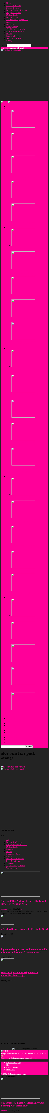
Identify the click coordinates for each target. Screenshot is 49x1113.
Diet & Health (12, 15)
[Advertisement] (24, 75)
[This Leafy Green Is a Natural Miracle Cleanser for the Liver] (23, 661)
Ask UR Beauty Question (17, 20)
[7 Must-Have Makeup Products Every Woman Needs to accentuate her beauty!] (23, 417)
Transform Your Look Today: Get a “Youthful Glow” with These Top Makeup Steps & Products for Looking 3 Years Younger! (29, 470)
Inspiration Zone (13, 854)
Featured (9, 849)
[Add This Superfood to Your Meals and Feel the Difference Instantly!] (23, 568)
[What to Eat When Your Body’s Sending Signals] (23, 638)
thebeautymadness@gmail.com (23, 1058)
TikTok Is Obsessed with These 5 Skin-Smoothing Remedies (27, 130)
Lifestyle (9, 41)
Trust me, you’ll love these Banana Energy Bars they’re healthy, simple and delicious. (29, 498)
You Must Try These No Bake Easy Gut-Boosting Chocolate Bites (28, 594)
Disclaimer (10, 24)
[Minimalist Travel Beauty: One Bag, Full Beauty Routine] (23, 316)
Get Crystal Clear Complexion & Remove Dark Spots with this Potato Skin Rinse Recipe (28, 396)
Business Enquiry (13, 36)
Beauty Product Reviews (16, 10)
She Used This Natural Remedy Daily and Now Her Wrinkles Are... (23, 902)
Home (8, 3)
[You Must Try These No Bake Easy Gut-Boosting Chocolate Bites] (23, 590)
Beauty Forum (12, 17)
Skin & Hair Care (13, 5)
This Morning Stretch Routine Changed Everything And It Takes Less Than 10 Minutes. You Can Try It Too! (27, 522)
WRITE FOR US (13, 38)
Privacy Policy (12, 27)
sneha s (4, 909)
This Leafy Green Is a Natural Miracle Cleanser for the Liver (27, 664)
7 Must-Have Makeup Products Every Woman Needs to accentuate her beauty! (28, 420)
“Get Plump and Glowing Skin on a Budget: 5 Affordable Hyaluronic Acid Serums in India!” (27, 444)
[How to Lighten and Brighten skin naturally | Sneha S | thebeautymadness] (7, 967)
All (7, 840)
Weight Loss (11, 868)
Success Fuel (11, 863)
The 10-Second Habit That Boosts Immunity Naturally (25, 619)
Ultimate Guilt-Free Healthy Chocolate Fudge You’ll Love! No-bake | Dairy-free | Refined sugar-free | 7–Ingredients (28, 688)
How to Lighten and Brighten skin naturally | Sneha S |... (19, 974)
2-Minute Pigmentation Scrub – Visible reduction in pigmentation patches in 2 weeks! (27, 343)
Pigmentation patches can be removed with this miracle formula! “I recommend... (24, 951)
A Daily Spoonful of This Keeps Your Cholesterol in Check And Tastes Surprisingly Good (27, 547)
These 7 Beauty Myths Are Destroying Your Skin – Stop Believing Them (29, 153)
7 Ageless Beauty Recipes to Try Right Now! (24, 929)
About (8, 22)
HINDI (9, 34)
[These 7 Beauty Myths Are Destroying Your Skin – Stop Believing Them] (23, 150)
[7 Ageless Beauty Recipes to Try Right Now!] (7, 924)
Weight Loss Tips (13, 12)
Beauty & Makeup (14, 8)
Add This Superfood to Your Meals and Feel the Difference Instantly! (27, 571)
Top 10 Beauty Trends (15, 29)
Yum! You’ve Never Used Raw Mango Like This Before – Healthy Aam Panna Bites (27, 713)
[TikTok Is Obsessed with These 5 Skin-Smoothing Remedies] (23, 127)
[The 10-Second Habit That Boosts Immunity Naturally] (23, 616)
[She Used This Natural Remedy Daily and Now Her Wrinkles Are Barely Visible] (20, 896)
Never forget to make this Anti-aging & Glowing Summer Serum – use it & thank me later (28, 371)
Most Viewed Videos (15, 31)
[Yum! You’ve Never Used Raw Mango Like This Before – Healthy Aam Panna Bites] (23, 709)
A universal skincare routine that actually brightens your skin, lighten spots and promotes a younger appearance (28, 177)
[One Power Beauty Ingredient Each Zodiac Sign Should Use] (23, 197)
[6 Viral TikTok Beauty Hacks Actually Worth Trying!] (23, 220)
